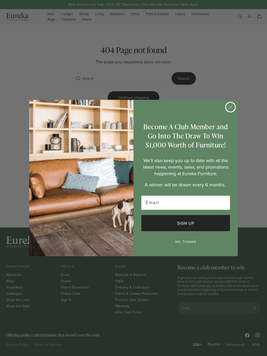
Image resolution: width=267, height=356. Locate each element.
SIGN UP (185, 223)
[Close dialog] (230, 107)
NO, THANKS (185, 242)
